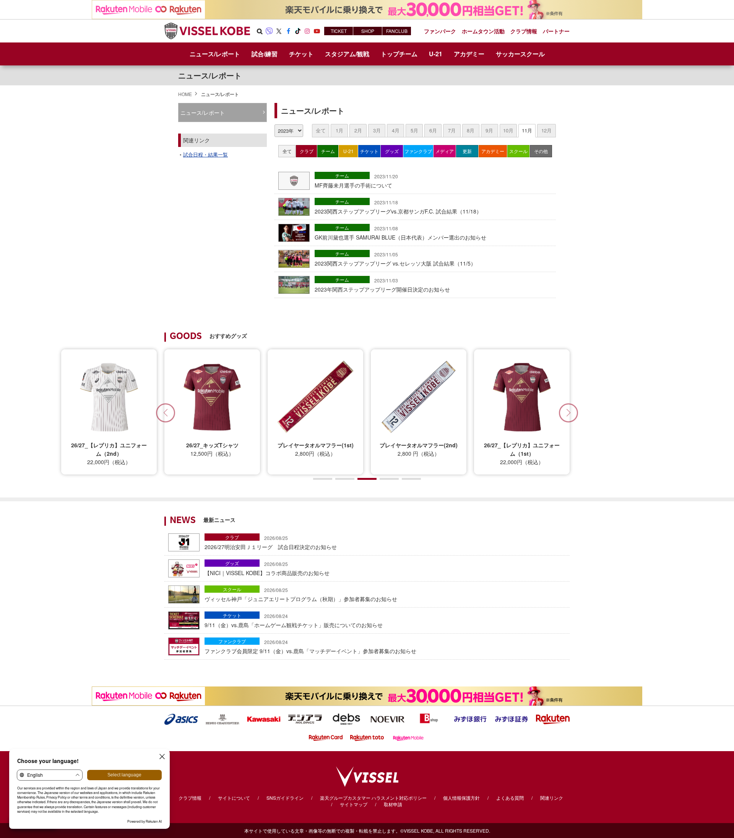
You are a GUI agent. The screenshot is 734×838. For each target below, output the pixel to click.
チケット (369, 151)
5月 (414, 130)
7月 (452, 130)
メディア (444, 151)
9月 (489, 130)
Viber (269, 31)
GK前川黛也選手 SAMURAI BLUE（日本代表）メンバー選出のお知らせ (400, 233)
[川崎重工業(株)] (264, 718)
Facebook (288, 31)
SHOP (367, 31)
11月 (527, 130)
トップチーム (399, 53)
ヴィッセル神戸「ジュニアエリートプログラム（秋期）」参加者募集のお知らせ (301, 595)
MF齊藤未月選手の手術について (356, 181)
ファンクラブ (418, 151)
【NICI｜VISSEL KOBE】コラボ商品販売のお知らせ (267, 569)
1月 (339, 130)
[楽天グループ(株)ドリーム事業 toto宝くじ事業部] (367, 737)
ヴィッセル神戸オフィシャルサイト (207, 31)
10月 (508, 130)
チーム (328, 151)
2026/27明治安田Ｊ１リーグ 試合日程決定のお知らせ (271, 543)
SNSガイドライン (285, 797)
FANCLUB (397, 31)
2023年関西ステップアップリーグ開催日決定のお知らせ (382, 285)
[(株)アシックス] (181, 718)
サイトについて (234, 797)
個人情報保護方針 (461, 797)
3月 (377, 130)
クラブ (306, 151)
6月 (433, 130)
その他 (541, 151)
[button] (568, 412)
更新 (467, 151)
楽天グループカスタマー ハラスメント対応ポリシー (373, 797)
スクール (518, 151)
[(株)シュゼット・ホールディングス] (222, 718)
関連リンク (551, 797)
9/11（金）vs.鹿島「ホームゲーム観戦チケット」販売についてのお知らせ (294, 621)
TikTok (297, 31)
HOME (185, 94)
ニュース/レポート (215, 53)
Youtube (317, 31)
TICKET (339, 31)
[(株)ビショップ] (429, 718)
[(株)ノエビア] (387, 718)
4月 (395, 130)
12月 (546, 130)
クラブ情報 (190, 797)
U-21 (348, 151)
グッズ (392, 151)
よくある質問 (510, 797)
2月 (358, 130)
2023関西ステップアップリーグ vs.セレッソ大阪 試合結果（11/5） (395, 259)
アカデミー (492, 151)
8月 (470, 130)
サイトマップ (353, 804)
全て (321, 130)
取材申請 (393, 804)
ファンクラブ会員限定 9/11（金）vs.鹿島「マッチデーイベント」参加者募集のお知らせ (310, 647)
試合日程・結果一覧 (205, 154)
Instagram (307, 31)
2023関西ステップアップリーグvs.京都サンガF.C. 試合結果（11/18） (398, 207)
